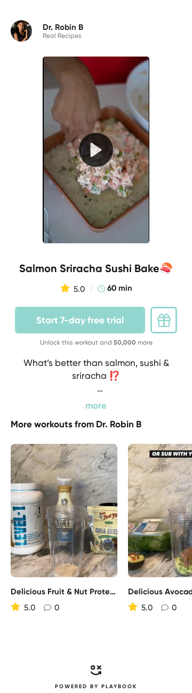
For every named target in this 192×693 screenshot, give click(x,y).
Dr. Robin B (118, 424)
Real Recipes (62, 35)
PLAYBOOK (119, 686)
